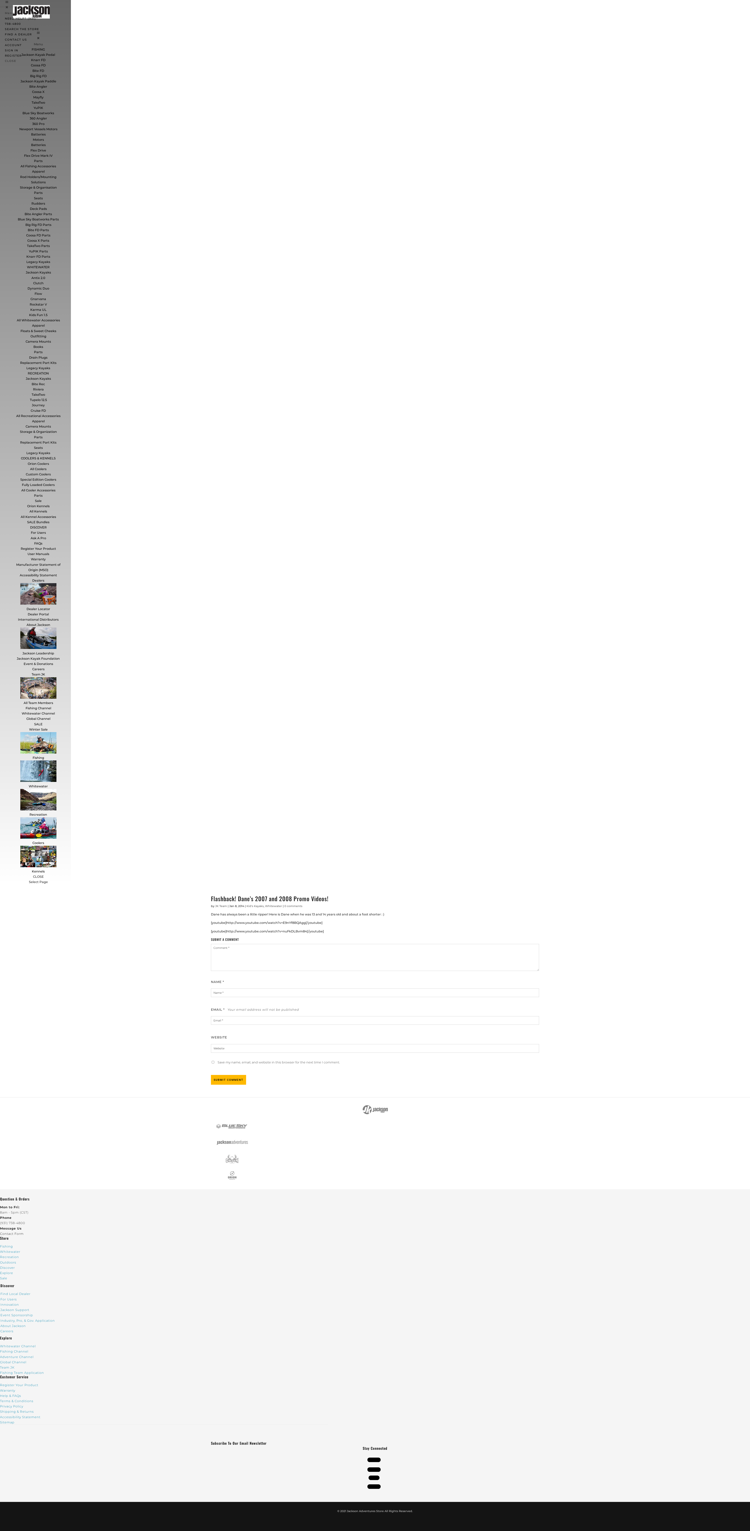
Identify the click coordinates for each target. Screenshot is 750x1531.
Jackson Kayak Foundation (38, 658)
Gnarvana (38, 299)
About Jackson (38, 625)
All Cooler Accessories (38, 490)
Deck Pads (38, 209)
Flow (38, 294)
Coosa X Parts (38, 240)
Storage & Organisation (38, 187)
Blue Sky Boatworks (38, 113)
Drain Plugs (38, 357)
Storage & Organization (38, 432)
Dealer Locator (38, 609)
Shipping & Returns (17, 1411)
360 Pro (38, 124)
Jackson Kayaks (38, 272)
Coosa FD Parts (38, 235)
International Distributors (38, 619)
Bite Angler (38, 86)
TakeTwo (38, 102)
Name (217, 982)
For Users (38, 533)
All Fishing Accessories (38, 166)
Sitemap (7, 1422)
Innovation (9, 1304)
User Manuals (38, 554)
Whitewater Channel (38, 713)
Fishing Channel (38, 708)
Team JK (38, 674)
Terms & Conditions (16, 1401)
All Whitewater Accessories (38, 320)
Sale (38, 501)
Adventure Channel (17, 1357)
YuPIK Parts (38, 251)
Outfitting (38, 336)
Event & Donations (38, 664)
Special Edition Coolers (38, 479)
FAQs (38, 543)
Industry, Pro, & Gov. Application (27, 1320)
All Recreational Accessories (38, 416)
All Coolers (38, 469)
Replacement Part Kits (38, 363)
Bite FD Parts (38, 230)
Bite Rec (38, 384)
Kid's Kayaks (255, 906)
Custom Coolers (38, 474)
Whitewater (38, 786)
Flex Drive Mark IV (38, 156)
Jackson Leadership (38, 653)
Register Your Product (38, 549)
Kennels (38, 871)
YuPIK (38, 108)
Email (218, 1009)
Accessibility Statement (38, 575)
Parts (38, 161)
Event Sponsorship (16, 1315)
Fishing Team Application (22, 1373)
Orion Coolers (38, 464)
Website (219, 1037)
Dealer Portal (38, 614)
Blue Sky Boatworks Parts (38, 219)
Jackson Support (14, 1310)
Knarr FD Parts (38, 256)
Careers (38, 669)
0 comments (293, 906)
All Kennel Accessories (38, 517)
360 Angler (38, 118)
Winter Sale (38, 729)
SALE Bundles (38, 522)
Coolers (38, 843)
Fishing (38, 758)
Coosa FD (38, 65)
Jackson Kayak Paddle (38, 81)
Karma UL (38, 310)
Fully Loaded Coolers (38, 485)
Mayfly (38, 97)
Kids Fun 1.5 (38, 315)
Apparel (38, 171)
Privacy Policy (11, 1406)
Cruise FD (38, 411)
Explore (6, 1273)
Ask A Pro (38, 538)
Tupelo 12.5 (38, 400)
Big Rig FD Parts (38, 225)
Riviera (38, 389)
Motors (38, 140)
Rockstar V (38, 304)
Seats (38, 198)
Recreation (38, 814)
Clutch (38, 283)
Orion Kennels (38, 506)
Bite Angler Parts (38, 214)
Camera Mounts (38, 341)
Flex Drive (38, 150)
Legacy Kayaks (38, 262)
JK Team (221, 906)
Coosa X (38, 92)
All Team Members (38, 703)
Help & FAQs (10, 1396)
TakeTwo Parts (38, 246)
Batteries (38, 145)
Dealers (38, 580)
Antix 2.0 (38, 278)
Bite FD (38, 71)
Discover (7, 1268)
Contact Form (12, 1234)
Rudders (38, 203)
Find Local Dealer (15, 1294)
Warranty (38, 559)
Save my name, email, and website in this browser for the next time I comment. (279, 1062)
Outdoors (8, 1262)
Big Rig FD (38, 76)
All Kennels (38, 511)
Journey (38, 405)
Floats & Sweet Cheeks (38, 331)
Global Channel (38, 719)
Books (38, 347)
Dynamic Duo (38, 288)
